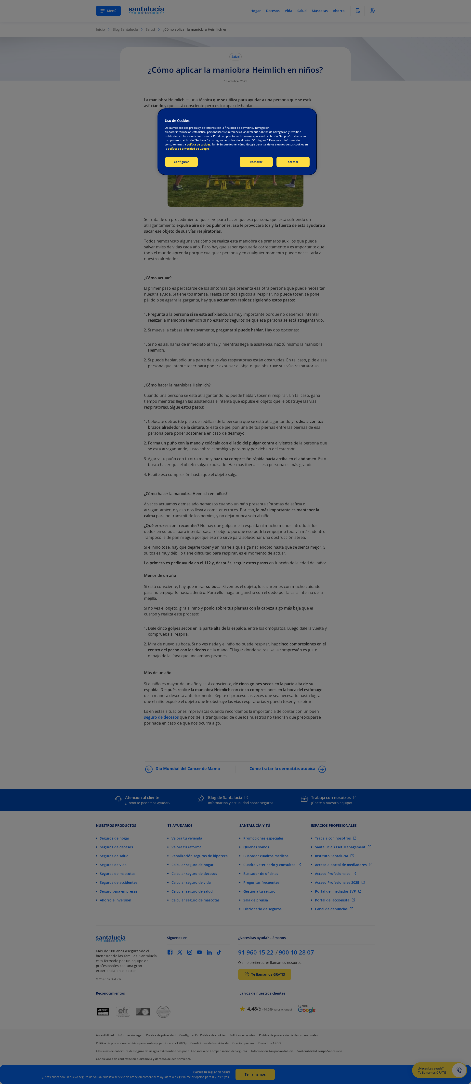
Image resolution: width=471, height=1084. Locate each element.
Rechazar (256, 162)
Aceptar (293, 162)
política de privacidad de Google (188, 148)
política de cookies (198, 144)
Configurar (181, 162)
